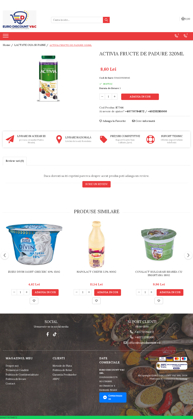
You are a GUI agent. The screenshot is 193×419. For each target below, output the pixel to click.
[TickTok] (54, 334)
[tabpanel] (48, 78)
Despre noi (12, 365)
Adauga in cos (140, 96)
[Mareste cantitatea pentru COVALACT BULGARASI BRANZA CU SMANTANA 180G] (151, 292)
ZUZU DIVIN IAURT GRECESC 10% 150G (34, 271)
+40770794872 (144, 332)
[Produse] (6, 37)
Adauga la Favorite (114, 121)
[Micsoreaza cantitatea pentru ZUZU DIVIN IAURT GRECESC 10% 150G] (14, 292)
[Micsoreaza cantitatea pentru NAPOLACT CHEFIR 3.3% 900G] (76, 292)
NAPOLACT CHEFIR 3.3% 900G (96, 271)
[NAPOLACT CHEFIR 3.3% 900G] (96, 244)
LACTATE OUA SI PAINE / (31, 45)
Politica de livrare (16, 379)
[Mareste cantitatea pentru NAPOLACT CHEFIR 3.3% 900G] (89, 292)
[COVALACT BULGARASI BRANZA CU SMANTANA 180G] (159, 244)
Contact (10, 383)
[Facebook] (47, 334)
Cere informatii (145, 121)
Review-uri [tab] (15, 161)
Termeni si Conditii (17, 370)
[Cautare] (106, 20)
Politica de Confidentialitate (22, 374)
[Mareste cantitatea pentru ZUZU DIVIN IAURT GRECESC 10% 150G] (26, 292)
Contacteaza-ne (115, 397)
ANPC (56, 379)
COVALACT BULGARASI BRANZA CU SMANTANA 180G (158, 273)
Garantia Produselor (65, 374)
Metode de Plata (62, 365)
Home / (8, 45)
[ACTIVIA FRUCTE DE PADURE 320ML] (48, 78)
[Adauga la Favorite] (34, 301)
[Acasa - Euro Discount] (24, 19)
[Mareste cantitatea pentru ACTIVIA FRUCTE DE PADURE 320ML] (114, 97)
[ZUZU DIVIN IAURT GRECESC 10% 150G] (34, 244)
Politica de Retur (62, 370)
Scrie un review (96, 184)
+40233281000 (144, 337)
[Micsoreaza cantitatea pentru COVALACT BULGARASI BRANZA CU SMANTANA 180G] (139, 292)
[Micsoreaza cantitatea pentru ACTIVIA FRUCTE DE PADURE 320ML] (102, 97)
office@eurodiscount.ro (144, 343)
